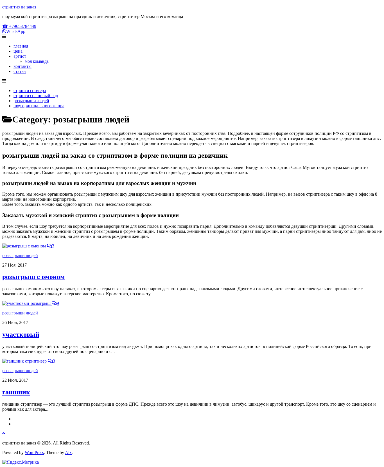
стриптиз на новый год (35, 95)
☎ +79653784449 (19, 26)
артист (19, 56)
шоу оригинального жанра (38, 105)
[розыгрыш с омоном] (24, 245)
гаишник (16, 392)
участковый (20, 334)
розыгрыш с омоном (33, 276)
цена (17, 51)
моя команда (37, 61)
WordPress (34, 452)
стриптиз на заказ (19, 7)
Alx (68, 452)
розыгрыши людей (31, 100)
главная (20, 46)
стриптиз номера (29, 90)
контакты (22, 66)
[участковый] (27, 303)
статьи (19, 71)
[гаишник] (25, 361)
